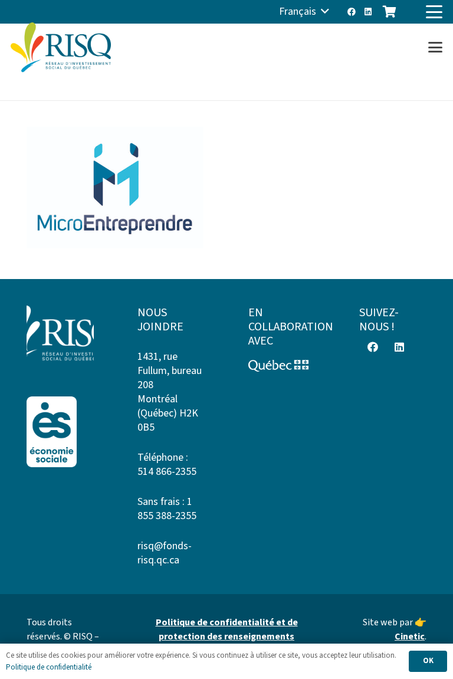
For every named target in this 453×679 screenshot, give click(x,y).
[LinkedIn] (368, 12)
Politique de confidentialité (48, 667)
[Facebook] (351, 12)
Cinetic (410, 636)
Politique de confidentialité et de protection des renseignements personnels (227, 636)
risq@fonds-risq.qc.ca (164, 553)
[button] (304, 11)
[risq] (61, 47)
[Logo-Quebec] (282, 366)
